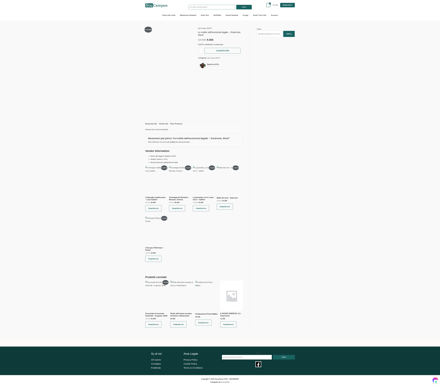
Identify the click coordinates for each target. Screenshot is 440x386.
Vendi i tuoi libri (259, 15)
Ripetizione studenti (188, 15)
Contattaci (156, 364)
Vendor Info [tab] (163, 124)
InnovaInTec (225, 382)
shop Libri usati (168, 15)
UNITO (209, 28)
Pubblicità (156, 368)
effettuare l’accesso (159, 142)
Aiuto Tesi (205, 15)
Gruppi (245, 15)
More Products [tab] (176, 124)
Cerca (244, 7)
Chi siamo (156, 360)
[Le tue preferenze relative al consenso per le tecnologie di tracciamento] (436, 382)
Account (274, 15)
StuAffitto (217, 15)
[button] (287, 5)
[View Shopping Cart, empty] (268, 5)
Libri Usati (201, 28)
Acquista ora (222, 51)
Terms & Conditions (193, 368)
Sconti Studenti (232, 15)
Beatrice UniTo (162, 159)
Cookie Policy (190, 364)
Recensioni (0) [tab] (151, 124)
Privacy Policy (190, 360)
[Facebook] (258, 364)
